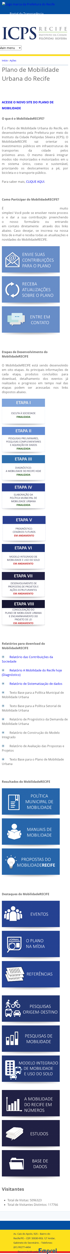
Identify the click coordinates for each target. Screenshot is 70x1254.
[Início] (35, 36)
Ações (13, 60)
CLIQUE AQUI (35, 182)
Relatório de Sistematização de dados (36, 684)
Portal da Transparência (26, 14)
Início (5, 60)
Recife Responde (21, 19)
